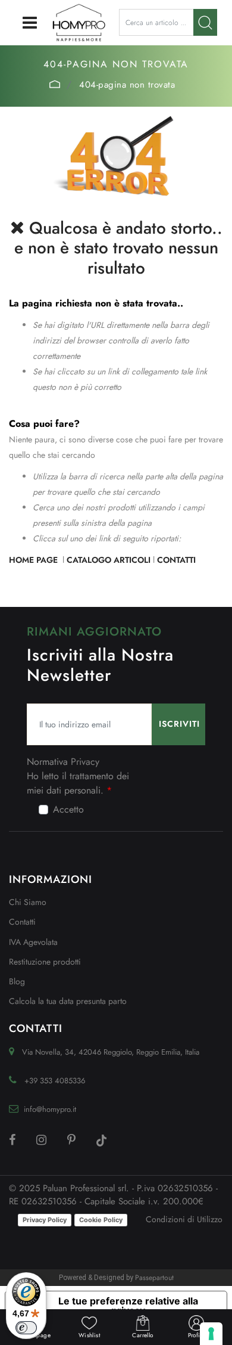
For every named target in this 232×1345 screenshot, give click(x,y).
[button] (205, 22)
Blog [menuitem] (17, 981)
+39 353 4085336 (54, 1080)
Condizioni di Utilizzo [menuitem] (184, 1219)
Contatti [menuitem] (22, 922)
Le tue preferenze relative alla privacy (128, 1305)
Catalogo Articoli (109, 560)
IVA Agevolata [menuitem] (33, 942)
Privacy (85, 761)
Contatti (176, 560)
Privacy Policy (45, 1220)
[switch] (26, 1327)
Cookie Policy (101, 1220)
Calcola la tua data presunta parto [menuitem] (68, 1001)
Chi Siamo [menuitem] (27, 902)
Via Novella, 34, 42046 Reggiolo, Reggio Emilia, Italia (110, 1052)
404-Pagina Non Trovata (127, 84)
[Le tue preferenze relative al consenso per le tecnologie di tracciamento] (211, 1333)
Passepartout (154, 1277)
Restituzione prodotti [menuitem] (45, 962)
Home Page (55, 84)
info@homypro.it (50, 1109)
